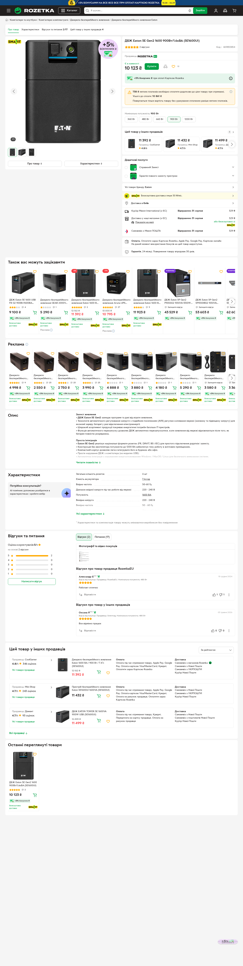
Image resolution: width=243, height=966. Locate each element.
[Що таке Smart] (14, 41)
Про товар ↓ (34, 163)
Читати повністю (88, 462)
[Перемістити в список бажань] (173, 66)
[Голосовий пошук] (189, 10)
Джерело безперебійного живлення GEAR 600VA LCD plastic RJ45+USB (43, 377)
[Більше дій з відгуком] (229, 595)
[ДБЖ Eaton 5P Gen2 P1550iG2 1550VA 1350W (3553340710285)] (178, 283)
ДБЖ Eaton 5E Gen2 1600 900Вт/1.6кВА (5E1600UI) (23, 784)
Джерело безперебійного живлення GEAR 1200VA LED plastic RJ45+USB (166, 377)
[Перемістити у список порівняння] (165, 66)
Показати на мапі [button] (144, 222)
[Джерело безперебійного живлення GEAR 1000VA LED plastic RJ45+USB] (142, 362)
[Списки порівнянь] (225, 10)
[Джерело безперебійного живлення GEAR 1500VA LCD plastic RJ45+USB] (20, 362)
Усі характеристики (90, 514)
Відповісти (90, 595)
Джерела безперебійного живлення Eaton (134, 20)
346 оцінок (29, 664)
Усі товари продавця (23, 670)
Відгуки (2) (84, 537)
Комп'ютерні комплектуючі (53, 20)
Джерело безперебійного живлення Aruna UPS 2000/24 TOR (116, 302)
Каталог (72, 10)
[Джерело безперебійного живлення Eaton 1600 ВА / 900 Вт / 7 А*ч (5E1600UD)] (147, 283)
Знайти (200, 10)
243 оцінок (29, 691)
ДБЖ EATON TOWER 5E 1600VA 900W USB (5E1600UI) (89, 713)
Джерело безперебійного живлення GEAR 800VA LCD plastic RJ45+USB (68, 377)
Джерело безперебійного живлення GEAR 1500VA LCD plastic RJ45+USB (19, 377)
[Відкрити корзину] (234, 10)
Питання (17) (102, 537)
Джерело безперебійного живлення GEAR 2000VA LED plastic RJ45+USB (54, 302)
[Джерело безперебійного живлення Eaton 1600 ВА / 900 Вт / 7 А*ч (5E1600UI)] (85, 283)
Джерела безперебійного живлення (89, 20)
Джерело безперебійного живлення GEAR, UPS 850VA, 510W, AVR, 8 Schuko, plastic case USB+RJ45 (214, 377)
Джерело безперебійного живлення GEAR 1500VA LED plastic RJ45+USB (117, 377)
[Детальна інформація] (26, 344)
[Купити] (35, 312)
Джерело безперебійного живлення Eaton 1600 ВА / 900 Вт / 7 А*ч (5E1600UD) (147, 302)
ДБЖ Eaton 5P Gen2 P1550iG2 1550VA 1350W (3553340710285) (177, 302)
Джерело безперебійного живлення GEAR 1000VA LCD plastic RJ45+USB (92, 377)
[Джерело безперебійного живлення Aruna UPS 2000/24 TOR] (116, 283)
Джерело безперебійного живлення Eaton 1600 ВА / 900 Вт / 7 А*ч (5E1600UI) (85, 302)
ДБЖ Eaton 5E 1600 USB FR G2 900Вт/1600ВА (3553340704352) (22, 302)
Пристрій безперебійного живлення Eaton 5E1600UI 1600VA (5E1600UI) (91, 688)
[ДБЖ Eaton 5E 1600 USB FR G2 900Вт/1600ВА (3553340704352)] (23, 283)
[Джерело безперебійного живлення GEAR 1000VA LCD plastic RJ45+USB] (93, 362)
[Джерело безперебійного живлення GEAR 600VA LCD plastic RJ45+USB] (44, 362)
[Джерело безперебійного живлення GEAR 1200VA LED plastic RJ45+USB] (166, 362)
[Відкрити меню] (8, 10)
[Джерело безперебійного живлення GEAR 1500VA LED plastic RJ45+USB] (117, 362)
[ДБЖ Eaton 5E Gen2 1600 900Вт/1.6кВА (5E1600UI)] (23, 766)
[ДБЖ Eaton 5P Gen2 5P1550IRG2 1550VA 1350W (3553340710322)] (210, 283)
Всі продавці (16, 733)
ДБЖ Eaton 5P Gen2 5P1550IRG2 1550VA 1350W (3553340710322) (209, 302)
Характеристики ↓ (91, 163)
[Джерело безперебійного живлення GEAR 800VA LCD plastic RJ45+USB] (69, 362)
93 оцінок (28, 715)
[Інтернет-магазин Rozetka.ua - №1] (34, 10)
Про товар (13, 30)
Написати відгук (31, 581)
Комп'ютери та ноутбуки (23, 20)
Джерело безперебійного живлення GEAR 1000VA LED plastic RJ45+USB (141, 377)
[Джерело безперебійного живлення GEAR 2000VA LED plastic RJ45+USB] (54, 283)
